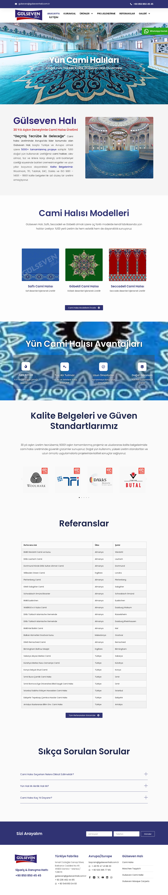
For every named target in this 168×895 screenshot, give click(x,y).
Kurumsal (70, 13)
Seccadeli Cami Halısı (127, 286)
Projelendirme (106, 13)
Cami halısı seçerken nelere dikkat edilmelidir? (47, 774)
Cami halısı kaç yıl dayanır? (36, 797)
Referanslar (127, 13)
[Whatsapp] (111, 877)
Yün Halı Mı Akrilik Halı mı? (34, 786)
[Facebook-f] (90, 877)
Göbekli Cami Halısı (84, 286)
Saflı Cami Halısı (40, 286)
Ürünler (85, 13)
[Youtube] (103, 877)
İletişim (53, 17)
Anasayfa (53, 13)
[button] (3, 63)
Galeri (143, 13)
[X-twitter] (98, 877)
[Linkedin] (107, 877)
